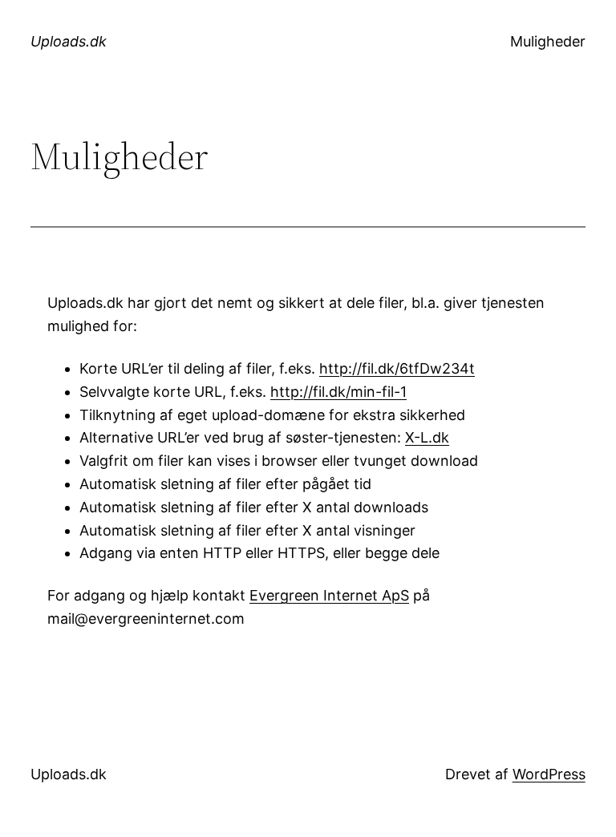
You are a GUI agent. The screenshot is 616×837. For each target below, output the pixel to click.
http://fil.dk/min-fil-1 (338, 391)
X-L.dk (427, 437)
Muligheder (548, 41)
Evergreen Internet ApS (329, 595)
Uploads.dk (68, 41)
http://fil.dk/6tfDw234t (397, 368)
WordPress (549, 774)
